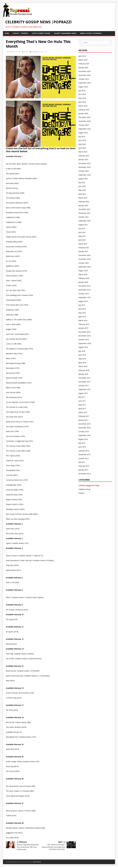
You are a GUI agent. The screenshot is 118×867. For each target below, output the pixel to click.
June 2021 (82, 232)
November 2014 (84, 474)
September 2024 (84, 83)
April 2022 (82, 194)
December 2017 (84, 378)
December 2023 (84, 117)
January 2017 (83, 420)
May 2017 (82, 405)
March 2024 (82, 106)
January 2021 (83, 251)
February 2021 (83, 248)
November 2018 (84, 336)
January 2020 (83, 282)
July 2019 (81, 305)
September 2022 (84, 175)
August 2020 (83, 270)
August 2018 (83, 347)
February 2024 (83, 110)
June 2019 (82, 309)
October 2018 (83, 339)
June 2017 (82, 401)
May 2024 (82, 98)
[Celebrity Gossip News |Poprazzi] (18, 16)
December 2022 (84, 163)
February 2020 (83, 278)
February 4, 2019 (15, 52)
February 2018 (83, 370)
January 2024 (83, 113)
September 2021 (84, 221)
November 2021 (84, 213)
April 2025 (82, 56)
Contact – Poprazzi (20, 33)
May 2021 (82, 236)
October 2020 (83, 263)
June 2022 (82, 186)
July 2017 (81, 397)
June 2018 (82, 355)
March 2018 (82, 366)
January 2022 (83, 205)
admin (26, 52)
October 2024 (83, 79)
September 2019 (84, 297)
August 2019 (83, 301)
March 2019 (82, 320)
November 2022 (84, 167)
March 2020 (82, 274)
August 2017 (83, 393)
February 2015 (83, 466)
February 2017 (83, 416)
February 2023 (83, 156)
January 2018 (83, 374)
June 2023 (82, 140)
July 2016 (81, 443)
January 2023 (83, 159)
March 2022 (82, 198)
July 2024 (81, 90)
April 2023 (82, 148)
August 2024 (83, 87)
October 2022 (83, 171)
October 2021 (83, 217)
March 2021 (82, 244)
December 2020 (84, 255)
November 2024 (84, 75)
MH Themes (37, 862)
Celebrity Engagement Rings (65, 33)
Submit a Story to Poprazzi (91, 33)
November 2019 (84, 290)
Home (7, 33)
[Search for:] (95, 43)
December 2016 (84, 424)
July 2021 (81, 228)
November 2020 (84, 259)
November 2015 (84, 454)
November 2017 (84, 382)
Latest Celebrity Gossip (41, 33)
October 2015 (83, 458)
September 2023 (84, 129)
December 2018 (84, 332)
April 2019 (82, 316)
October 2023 (83, 125)
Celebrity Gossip (38, 52)
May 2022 (82, 190)
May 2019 (82, 313)
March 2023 (82, 152)
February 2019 (83, 324)
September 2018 (84, 343)
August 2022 (83, 179)
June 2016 (82, 447)
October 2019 (83, 294)
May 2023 (82, 144)
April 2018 (82, 362)
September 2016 (84, 435)
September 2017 (84, 389)
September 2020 (84, 267)
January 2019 (83, 328)
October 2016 (83, 431)
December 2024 (84, 71)
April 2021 (82, 240)
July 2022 (81, 182)
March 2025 (82, 60)
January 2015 (83, 470)
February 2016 (83, 451)
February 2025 (83, 64)
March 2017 (82, 412)
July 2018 (81, 351)
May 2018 (82, 359)
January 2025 (83, 67)
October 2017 (83, 385)
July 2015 (81, 462)
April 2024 (82, 102)
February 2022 (83, 201)
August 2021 (83, 225)
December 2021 (84, 209)
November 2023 (84, 121)
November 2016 (84, 428)
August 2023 (83, 133)
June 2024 (82, 94)
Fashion (81, 493)
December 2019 (84, 286)
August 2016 (83, 439)
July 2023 (81, 136)
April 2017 (82, 409)
